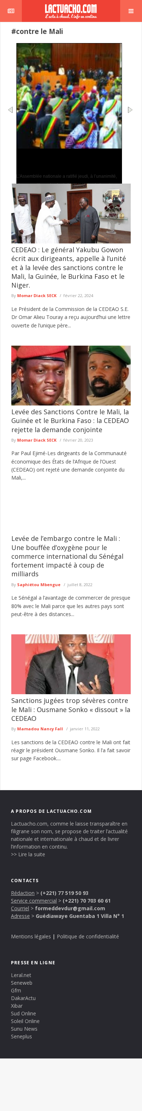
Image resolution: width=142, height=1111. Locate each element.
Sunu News (24, 1028)
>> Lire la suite (28, 854)
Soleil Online (25, 1021)
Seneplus (21, 1036)
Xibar (17, 1005)
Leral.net (21, 975)
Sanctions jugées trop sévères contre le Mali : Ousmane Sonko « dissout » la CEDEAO (70, 709)
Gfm (16, 990)
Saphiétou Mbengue (38, 584)
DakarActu (23, 998)
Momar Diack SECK (36, 295)
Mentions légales (31, 936)
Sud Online (23, 1013)
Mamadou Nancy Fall (40, 728)
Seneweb (21, 982)
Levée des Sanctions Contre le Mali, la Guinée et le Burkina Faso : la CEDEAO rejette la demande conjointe (70, 420)
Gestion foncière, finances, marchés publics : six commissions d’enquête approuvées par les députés (62, 160)
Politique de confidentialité (88, 936)
